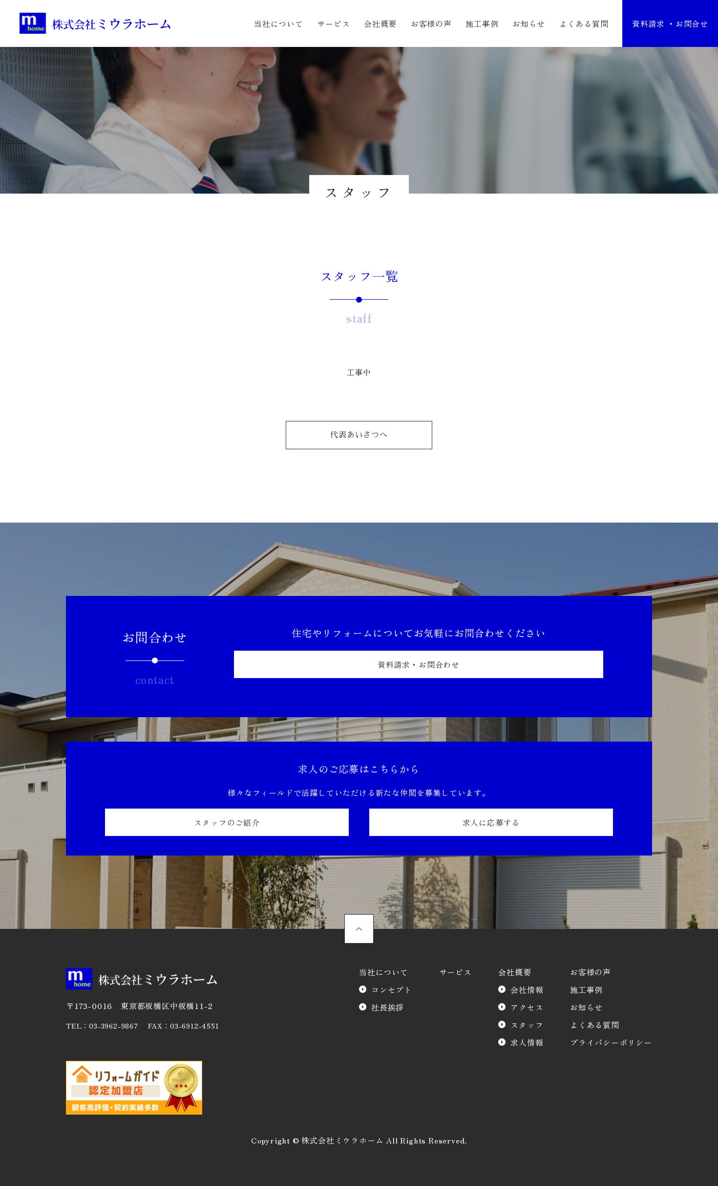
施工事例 (481, 23)
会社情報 (526, 989)
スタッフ (526, 1025)
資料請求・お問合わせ (419, 664)
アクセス (526, 1007)
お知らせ (528, 23)
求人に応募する (491, 822)
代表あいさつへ (359, 435)
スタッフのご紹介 (226, 822)
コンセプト (391, 989)
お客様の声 (431, 23)
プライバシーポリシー (611, 1042)
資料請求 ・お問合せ (670, 23)
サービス (333, 23)
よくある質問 (584, 23)
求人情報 (526, 1042)
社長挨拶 (387, 1007)
